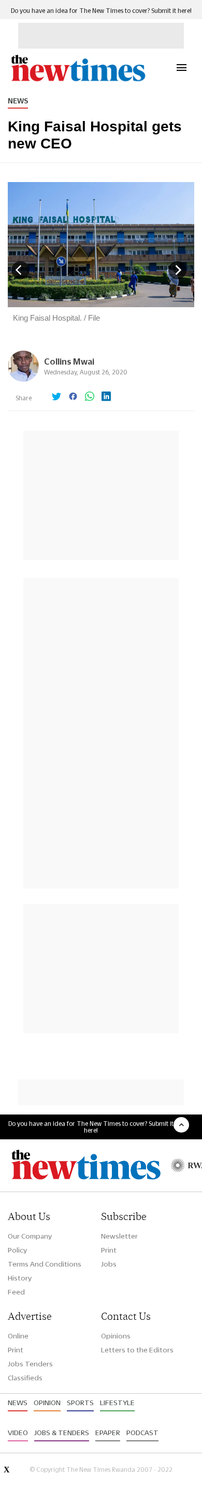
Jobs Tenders (30, 1364)
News (18, 101)
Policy (17, 1250)
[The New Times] (78, 80)
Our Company (30, 1236)
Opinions (116, 1336)
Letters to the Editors (137, 1350)
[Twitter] (56, 397)
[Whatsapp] (89, 397)
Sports (80, 1402)
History (20, 1278)
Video (18, 1432)
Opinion (47, 1402)
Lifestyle (117, 1402)
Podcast (142, 1432)
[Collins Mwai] (23, 378)
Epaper (107, 1432)
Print (109, 1250)
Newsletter (119, 1236)
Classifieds (25, 1378)
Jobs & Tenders (61, 1432)
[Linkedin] (106, 397)
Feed (16, 1292)
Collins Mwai (69, 361)
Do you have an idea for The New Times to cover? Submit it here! (101, 10)
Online (18, 1336)
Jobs (109, 1264)
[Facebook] (73, 397)
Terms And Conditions (44, 1264)
